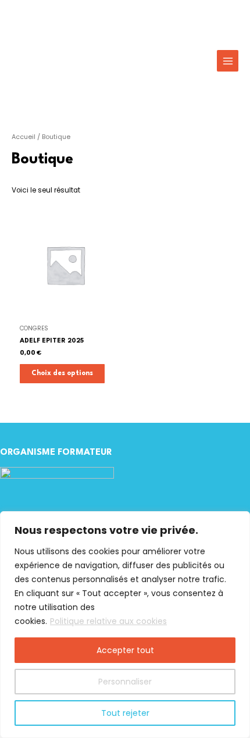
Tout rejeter (125, 713)
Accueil (23, 137)
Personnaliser (125, 681)
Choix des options (62, 373)
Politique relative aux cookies (108, 621)
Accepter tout (125, 650)
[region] (125, 624)
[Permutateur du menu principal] (227, 61)
